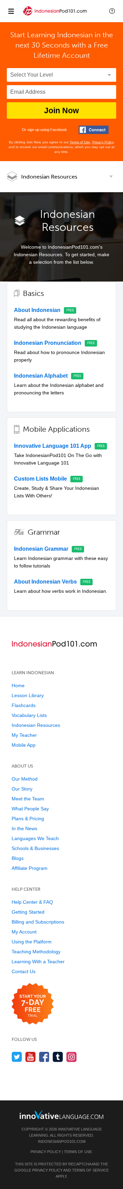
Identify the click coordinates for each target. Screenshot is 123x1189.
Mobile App (24, 745)
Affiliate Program (29, 868)
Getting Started (28, 912)
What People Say (30, 808)
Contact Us (24, 971)
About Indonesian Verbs (45, 582)
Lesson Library (28, 695)
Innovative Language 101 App (52, 446)
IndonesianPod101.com (61, 1141)
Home (18, 685)
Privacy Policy (102, 142)
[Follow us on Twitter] (17, 1056)
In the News (24, 828)
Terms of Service (90, 1170)
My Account (24, 932)
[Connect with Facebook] (93, 130)
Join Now (61, 110)
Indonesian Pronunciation (47, 343)
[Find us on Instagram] (71, 1056)
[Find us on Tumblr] (58, 1056)
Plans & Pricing (28, 818)
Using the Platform (32, 941)
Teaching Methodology (36, 951)
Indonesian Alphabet (41, 376)
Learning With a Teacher (38, 961)
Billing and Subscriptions (38, 922)
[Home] (55, 16)
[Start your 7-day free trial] (33, 1004)
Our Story (22, 789)
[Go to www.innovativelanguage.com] (61, 1114)
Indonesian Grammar (41, 549)
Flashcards (24, 705)
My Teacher (24, 735)
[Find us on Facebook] (44, 1056)
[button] (112, 11)
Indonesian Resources (49, 176)
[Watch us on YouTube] (30, 1056)
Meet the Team (28, 798)
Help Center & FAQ (32, 902)
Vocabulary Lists (29, 715)
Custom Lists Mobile (40, 479)
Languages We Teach (35, 838)
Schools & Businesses (35, 848)
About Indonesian (37, 310)
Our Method (25, 779)
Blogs (18, 858)
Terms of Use (80, 142)
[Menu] (11, 11)
